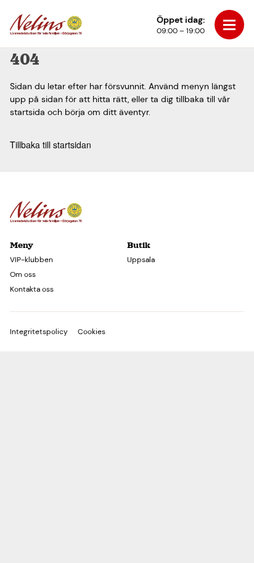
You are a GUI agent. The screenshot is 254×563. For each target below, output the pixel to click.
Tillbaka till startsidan (50, 144)
